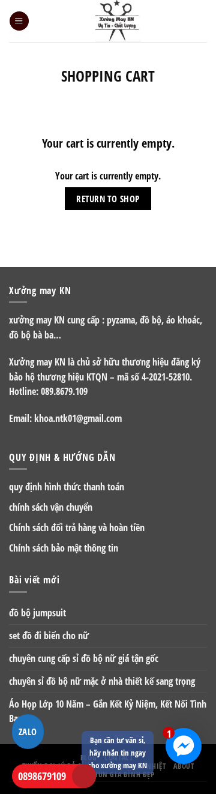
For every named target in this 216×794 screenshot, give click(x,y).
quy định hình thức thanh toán (66, 486)
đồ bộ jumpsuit (37, 612)
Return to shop (107, 199)
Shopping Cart (108, 75)
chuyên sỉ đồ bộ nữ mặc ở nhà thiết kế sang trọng (102, 681)
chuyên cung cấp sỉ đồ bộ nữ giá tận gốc (83, 658)
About (183, 766)
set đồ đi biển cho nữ (49, 635)
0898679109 (42, 776)
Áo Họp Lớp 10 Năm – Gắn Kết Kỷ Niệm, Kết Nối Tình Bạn (107, 711)
